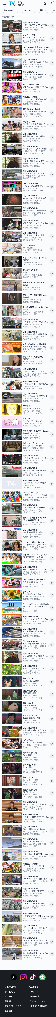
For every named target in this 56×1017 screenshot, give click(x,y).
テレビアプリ (10, 992)
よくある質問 (10, 987)
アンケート (9, 996)
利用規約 (8, 1001)
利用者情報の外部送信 (38, 1006)
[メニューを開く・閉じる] (51, 3)
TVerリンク (33, 992)
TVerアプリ (33, 987)
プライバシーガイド (13, 1006)
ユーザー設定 (34, 996)
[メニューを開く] (4, 3)
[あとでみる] (51, 26)
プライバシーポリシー (38, 1001)
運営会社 (8, 1011)
